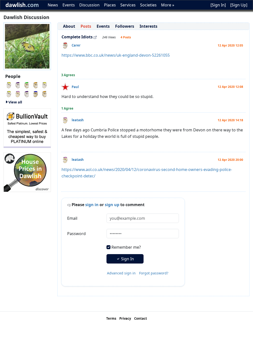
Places (110, 5)
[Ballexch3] (9, 93)
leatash (78, 120)
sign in (92, 204)
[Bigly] (27, 171)
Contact (140, 318)
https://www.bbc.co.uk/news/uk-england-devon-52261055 (116, 55)
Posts (86, 26)
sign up (112, 204)
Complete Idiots (77, 37)
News (53, 5)
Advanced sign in (121, 273)
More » (167, 5)
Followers (124, 26)
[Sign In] (218, 5)
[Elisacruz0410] (27, 93)
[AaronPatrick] (36, 84)
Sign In (127, 259)
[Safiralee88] (36, 93)
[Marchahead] (18, 84)
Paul (75, 87)
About (69, 26)
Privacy (125, 318)
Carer (76, 45)
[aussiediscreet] (44, 93)
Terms (111, 318)
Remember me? (126, 247)
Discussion (89, 5)
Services (128, 5)
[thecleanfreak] (27, 84)
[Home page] (27, 45)
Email (72, 218)
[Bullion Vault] (27, 127)
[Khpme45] (44, 84)
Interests (148, 26)
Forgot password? (153, 273)
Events (69, 5)
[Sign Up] (238, 5)
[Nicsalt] (9, 84)
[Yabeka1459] (18, 93)
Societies (148, 5)
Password (76, 233)
